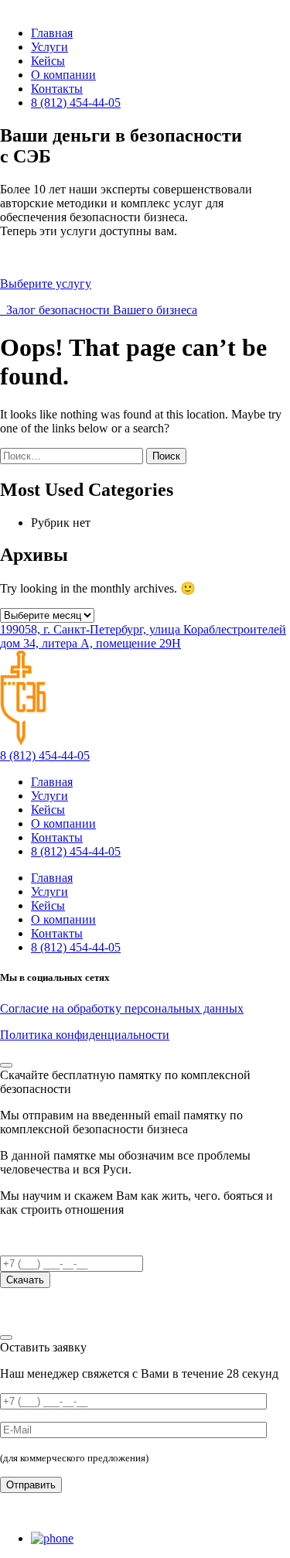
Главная (52, 32)
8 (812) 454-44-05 (76, 102)
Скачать (25, 1280)
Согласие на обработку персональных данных (122, 1008)
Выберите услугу (45, 283)
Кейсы (48, 60)
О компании (63, 74)
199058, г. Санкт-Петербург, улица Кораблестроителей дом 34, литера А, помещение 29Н (143, 636)
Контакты (57, 88)
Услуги (49, 46)
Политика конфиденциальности (84, 1034)
